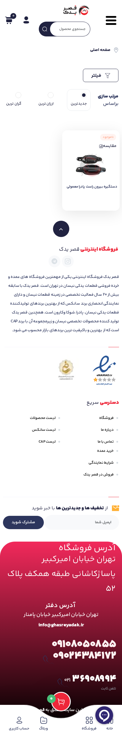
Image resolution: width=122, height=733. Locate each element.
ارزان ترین (46, 104)
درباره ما (107, 430)
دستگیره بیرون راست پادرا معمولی (92, 187)
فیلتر (96, 75)
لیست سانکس (44, 430)
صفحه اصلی (100, 50)
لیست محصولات (43, 418)
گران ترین (13, 104)
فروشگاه (106, 418)
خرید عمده (105, 451)
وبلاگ (43, 729)
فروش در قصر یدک (99, 475)
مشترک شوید (23, 522)
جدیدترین (79, 104)
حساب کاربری (19, 729)
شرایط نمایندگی (101, 463)
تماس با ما (106, 442)
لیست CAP (47, 442)
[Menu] (108, 20)
